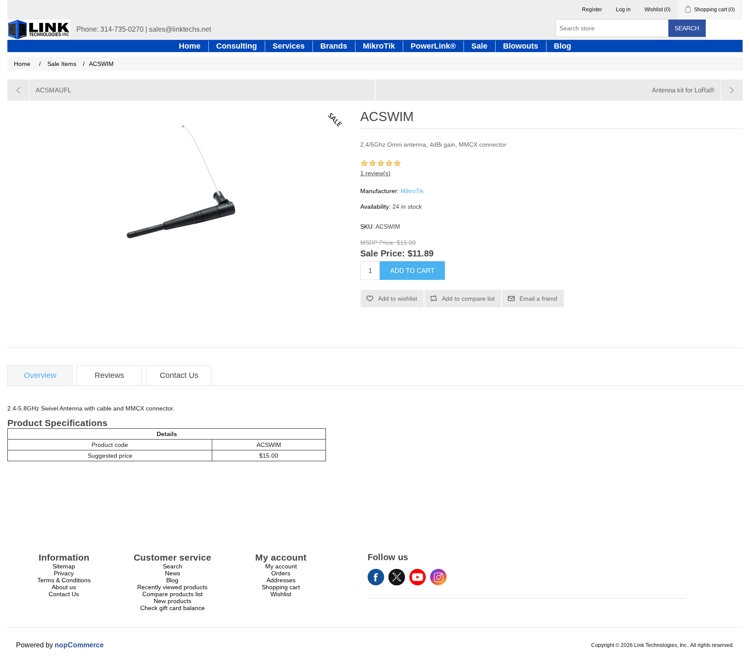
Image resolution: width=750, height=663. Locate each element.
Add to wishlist (397, 298)
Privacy (64, 573)
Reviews (109, 375)
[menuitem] (63, 566)
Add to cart (412, 270)
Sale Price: (382, 254)
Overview (40, 375)
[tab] (39, 375)
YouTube (417, 577)
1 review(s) (375, 173)
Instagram (438, 577)
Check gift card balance (172, 607)
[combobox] (612, 28)
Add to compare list (468, 298)
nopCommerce (79, 645)
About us (64, 587)
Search (686, 28)
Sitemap (64, 566)
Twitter (396, 577)
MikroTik (412, 190)
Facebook (376, 577)
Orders (280, 573)
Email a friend (538, 298)
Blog (172, 580)
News (172, 573)
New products (172, 600)
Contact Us (179, 375)
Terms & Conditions (64, 580)
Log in (623, 10)
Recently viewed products (172, 587)
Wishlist (280, 594)
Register (592, 10)
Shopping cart (281, 587)
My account (281, 566)
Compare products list (172, 594)
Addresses (281, 580)
